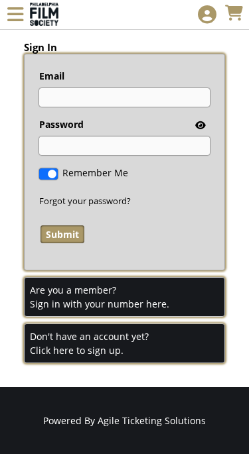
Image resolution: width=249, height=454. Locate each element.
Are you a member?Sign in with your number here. (99, 297)
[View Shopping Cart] (233, 13)
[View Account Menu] (207, 15)
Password (61, 124)
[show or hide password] (199, 125)
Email (51, 76)
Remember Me (95, 172)
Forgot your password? (85, 201)
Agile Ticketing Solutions (152, 420)
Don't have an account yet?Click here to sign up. (89, 343)
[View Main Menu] (15, 15)
